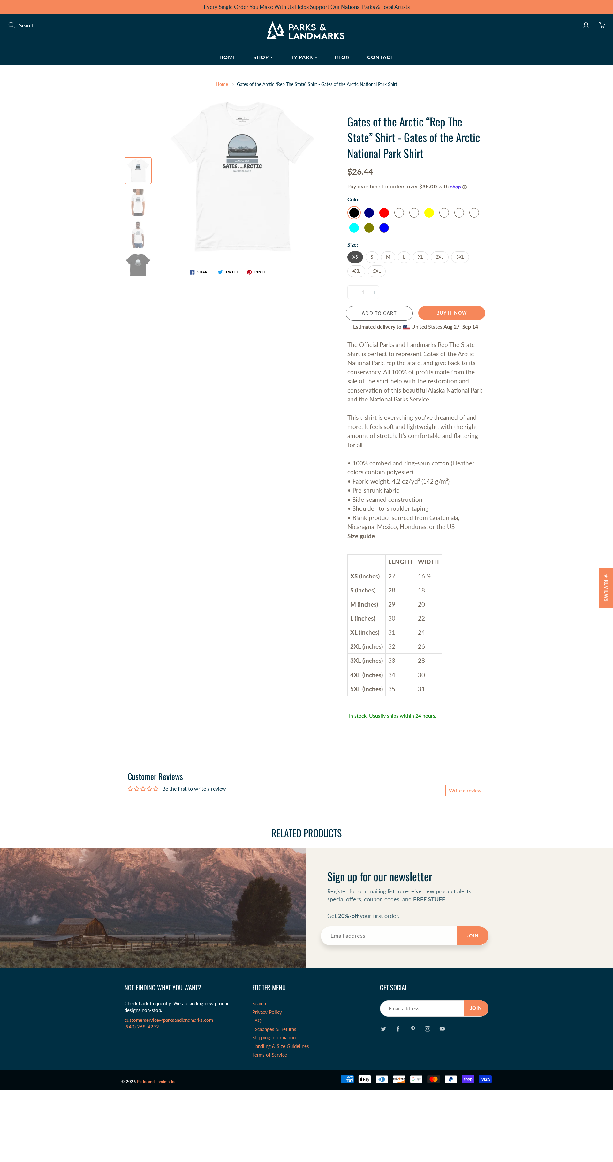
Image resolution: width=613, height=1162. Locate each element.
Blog (342, 57)
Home (227, 57)
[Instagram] (427, 1028)
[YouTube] (442, 1028)
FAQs (258, 1020)
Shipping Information (274, 1037)
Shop (262, 57)
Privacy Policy (267, 1012)
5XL (377, 271)
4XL (356, 271)
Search (259, 1003)
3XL (460, 257)
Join (473, 935)
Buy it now (451, 313)
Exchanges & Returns (274, 1029)
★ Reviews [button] (606, 588)
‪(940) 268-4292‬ (142, 1026)
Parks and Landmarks (156, 1081)
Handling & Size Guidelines (280, 1046)
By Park (302, 57)
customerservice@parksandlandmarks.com (169, 1020)
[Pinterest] (412, 1028)
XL (420, 257)
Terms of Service (269, 1055)
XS (355, 257)
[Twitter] (383, 1028)
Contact (380, 57)
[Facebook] (398, 1028)
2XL (439, 257)
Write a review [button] (465, 790)
